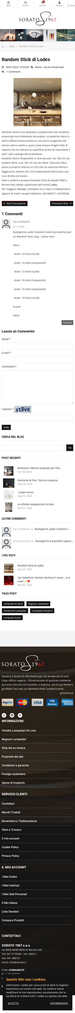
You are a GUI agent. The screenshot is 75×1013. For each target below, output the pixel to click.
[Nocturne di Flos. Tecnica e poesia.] (9, 483)
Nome (5, 339)
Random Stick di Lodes (30, 565)
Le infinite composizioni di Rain (35, 504)
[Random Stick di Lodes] (9, 568)
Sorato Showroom (54, 67)
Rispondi (67, 322)
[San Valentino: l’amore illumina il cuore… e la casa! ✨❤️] (9, 580)
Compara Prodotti (13, 920)
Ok (69, 447)
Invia (6, 427)
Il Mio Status (9, 903)
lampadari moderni (42, 610)
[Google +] (20, 715)
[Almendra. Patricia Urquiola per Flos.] (9, 471)
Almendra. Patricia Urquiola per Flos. (39, 468)
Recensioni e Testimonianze (19, 821)
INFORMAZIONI (59, 1003)
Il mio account (10, 838)
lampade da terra (13, 603)
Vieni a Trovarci (11, 829)
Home (38, 67)
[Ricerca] (25, 4)
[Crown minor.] (9, 495)
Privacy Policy (10, 856)
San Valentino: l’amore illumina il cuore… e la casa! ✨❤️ (43, 579)
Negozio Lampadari (14, 739)
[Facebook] (4, 715)
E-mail (5, 352)
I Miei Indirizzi (10, 885)
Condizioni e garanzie (15, 765)
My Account (59, 4)
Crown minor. (25, 492)
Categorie (8, 4)
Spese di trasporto (13, 782)
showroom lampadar (15, 610)
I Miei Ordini (9, 876)
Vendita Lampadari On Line (19, 730)
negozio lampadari (38, 603)
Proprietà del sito (12, 756)
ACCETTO (13, 1003)
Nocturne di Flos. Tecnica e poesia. (37, 480)
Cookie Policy (10, 847)
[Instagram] (12, 715)
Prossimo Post (60, 203)
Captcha (6, 409)
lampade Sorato (12, 617)
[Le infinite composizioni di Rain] (9, 507)
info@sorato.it (18, 962)
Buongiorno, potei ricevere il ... (52, 529)
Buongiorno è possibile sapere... (54, 541)
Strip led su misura (13, 748)
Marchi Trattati (11, 812)
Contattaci (8, 803)
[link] (58, 180)
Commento (8, 366)
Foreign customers (13, 774)
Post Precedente (16, 203)
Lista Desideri (10, 911)
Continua (68, 693)
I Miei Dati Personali (14, 894)
